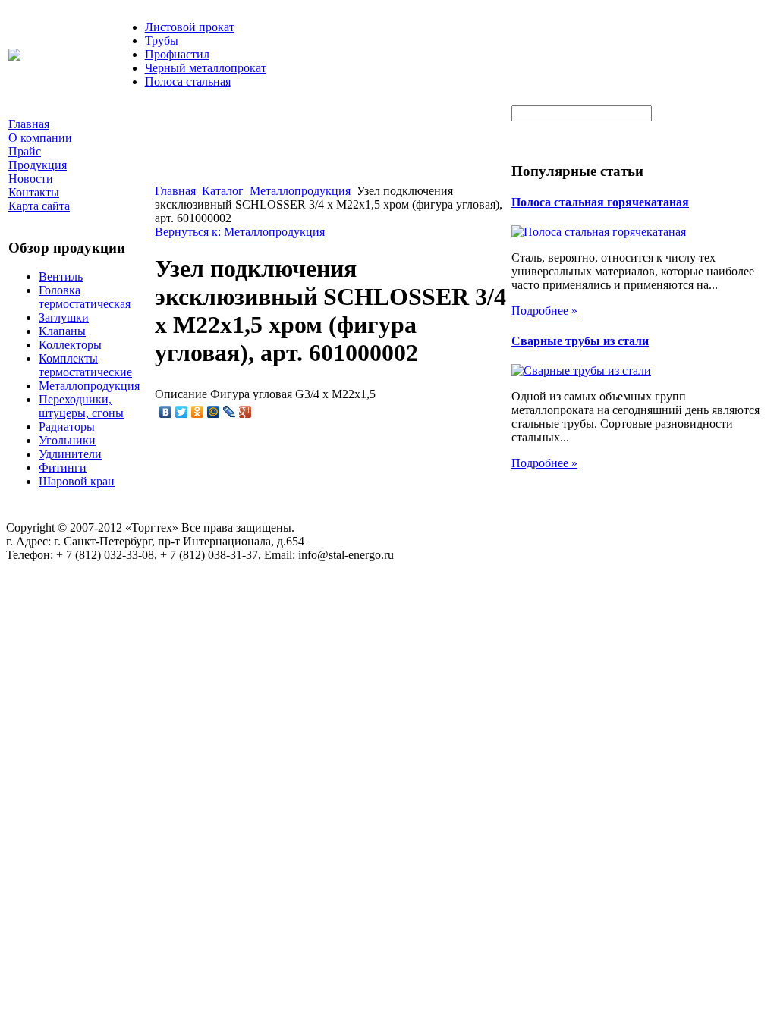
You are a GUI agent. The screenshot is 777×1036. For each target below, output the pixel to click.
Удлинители (70, 453)
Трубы (161, 40)
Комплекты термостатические (85, 365)
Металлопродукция (89, 385)
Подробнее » (544, 310)
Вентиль (61, 276)
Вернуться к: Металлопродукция (240, 231)
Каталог (223, 190)
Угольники (67, 440)
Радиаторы (67, 426)
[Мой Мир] (214, 412)
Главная (175, 190)
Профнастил (177, 54)
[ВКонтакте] (166, 412)
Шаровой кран (77, 481)
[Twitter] (182, 412)
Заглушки (64, 317)
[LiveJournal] (230, 412)
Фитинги (63, 467)
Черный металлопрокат (205, 67)
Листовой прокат (189, 26)
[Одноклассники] (198, 412)
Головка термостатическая (85, 297)
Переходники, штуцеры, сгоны (81, 406)
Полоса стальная (188, 81)
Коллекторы (70, 344)
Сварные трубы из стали (580, 340)
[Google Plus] (245, 412)
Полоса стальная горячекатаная (600, 202)
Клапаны (62, 331)
